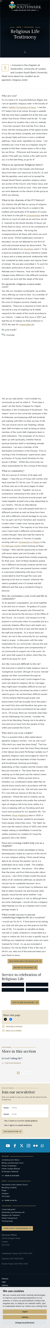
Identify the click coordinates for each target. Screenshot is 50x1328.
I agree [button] (24, 1312)
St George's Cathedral (10, 1171)
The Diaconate (7, 1221)
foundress (28, 249)
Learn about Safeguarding (15, 1228)
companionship (33, 215)
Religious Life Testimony (11, 1215)
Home (19, 27)
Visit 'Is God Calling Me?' (23, 1002)
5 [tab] (32, 1073)
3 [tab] (25, 1073)
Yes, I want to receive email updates (21, 1121)
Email (6, 1114)
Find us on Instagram (28, 1146)
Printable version (14, 1026)
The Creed (6, 1196)
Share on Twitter (5, 1019)
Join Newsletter (10, 1131)
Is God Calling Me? (8, 1209)
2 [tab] (21, 1073)
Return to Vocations (23, 967)
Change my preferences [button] (24, 1323)
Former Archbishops (9, 1166)
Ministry (5, 1285)
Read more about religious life (23, 961)
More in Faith (11, 1200)
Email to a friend (13, 1030)
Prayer (4, 1190)
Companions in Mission (29, 542)
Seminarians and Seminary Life (13, 1212)
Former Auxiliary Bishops (11, 1169)
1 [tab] (18, 1073)
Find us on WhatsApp (42, 1146)
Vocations (28, 27)
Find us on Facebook (15, 1146)
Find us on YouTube (8, 1146)
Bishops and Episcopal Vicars (12, 1163)
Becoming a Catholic (9, 1187)
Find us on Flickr (35, 1146)
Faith (4, 1282)
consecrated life (26, 324)
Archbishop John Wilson (11, 1160)
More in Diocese (12, 1175)
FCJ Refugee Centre (11, 546)
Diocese (5, 1278)
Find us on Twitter (22, 1146)
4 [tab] (28, 1073)
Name (6, 1108)
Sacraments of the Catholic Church (15, 1185)
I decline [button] (25, 1317)
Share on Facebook (11, 1019)
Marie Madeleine (20, 815)
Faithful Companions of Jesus (22, 107)
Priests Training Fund (9, 1218)
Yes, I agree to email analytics (18, 1125)
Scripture (5, 1193)
